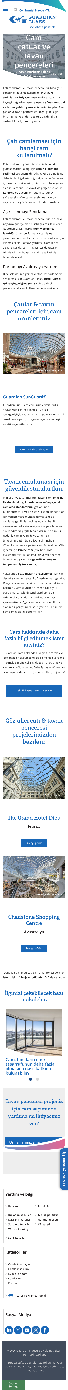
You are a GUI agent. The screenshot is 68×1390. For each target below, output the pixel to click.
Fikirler (12, 1283)
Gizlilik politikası (48, 1215)
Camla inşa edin (18, 1269)
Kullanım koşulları (20, 1215)
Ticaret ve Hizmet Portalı (30, 1295)
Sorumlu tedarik (18, 1224)
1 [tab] (30, 1079)
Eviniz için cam (17, 1273)
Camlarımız (15, 1278)
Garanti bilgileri (48, 1219)
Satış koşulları (17, 1237)
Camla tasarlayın (19, 1264)
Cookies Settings (13, 1385)
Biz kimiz (43, 1206)
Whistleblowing (18, 1229)
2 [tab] (37, 1079)
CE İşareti (44, 1224)
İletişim (13, 1206)
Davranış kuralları (19, 1219)
